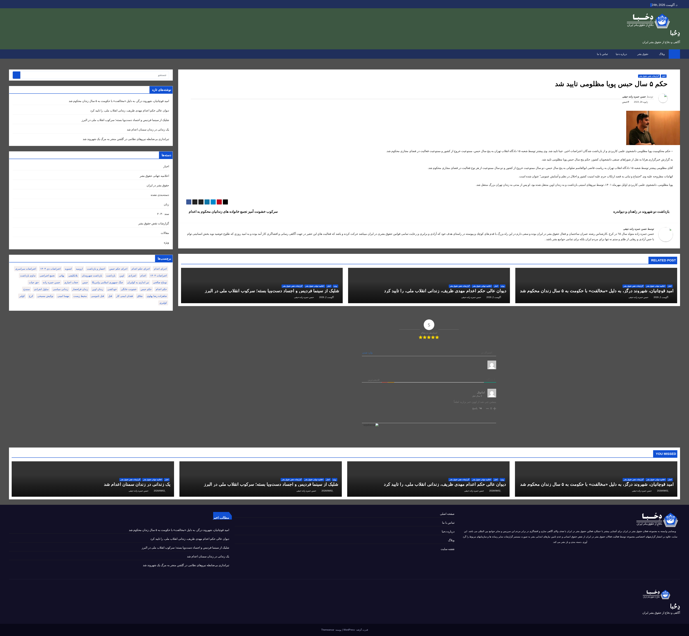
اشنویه (68, 268)
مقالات (165, 232)
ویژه (502, 286)
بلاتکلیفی (73, 275)
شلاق (140, 296)
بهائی (61, 275)
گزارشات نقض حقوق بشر (649, 76)
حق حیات (34, 282)
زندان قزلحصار (80, 289)
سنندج (26, 289)
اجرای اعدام (160, 268)
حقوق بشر (642, 54)
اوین (121, 275)
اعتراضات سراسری (25, 268)
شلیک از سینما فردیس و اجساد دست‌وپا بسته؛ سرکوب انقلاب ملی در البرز (272, 290)
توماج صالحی (160, 282)
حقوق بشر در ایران (158, 185)
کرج (31, 296)
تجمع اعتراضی (47, 275)
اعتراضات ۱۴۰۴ (158, 275)
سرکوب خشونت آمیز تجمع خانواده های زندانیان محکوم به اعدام (233, 211)
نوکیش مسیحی (45, 296)
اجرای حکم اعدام (141, 268)
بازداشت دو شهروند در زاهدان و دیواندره (641, 211)
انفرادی (132, 275)
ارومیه (79, 268)
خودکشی (112, 289)
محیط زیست (80, 296)
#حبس (625, 101)
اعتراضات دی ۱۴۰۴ (50, 268)
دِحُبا (675, 33)
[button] (11, 53)
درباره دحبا (621, 54)
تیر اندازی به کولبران (138, 282)
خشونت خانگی (129, 289)
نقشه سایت (447, 549)
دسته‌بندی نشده (160, 194)
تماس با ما (602, 54)
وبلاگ (661, 54)
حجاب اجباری (71, 282)
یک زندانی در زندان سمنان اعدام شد (148, 129)
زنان (166, 204)
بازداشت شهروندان (92, 275)
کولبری (163, 302)
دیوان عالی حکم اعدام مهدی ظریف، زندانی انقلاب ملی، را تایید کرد (445, 290)
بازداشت (110, 275)
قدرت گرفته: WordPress (355, 629)
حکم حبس (146, 289)
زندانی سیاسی (60, 289)
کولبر (22, 296)
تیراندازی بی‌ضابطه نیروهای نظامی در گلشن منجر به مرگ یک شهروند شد (126, 139)
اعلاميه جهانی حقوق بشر (655, 286)
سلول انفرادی (41, 289)
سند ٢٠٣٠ (163, 213)
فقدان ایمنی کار (124, 296)
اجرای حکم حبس (118, 268)
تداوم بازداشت (28, 275)
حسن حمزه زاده (51, 282)
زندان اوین (97, 289)
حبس (85, 282)
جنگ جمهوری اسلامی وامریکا (107, 282)
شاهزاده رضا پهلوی (157, 296)
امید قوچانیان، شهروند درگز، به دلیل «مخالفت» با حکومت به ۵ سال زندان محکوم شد (597, 290)
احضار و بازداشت (96, 268)
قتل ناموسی (97, 296)
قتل (110, 296)
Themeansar (327, 629)
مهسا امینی (63, 296)
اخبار (663, 76)
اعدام (143, 275)
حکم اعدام (161, 289)
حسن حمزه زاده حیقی (634, 96)
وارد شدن (367, 352)
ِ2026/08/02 (662, 491)
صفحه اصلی (447, 513)
